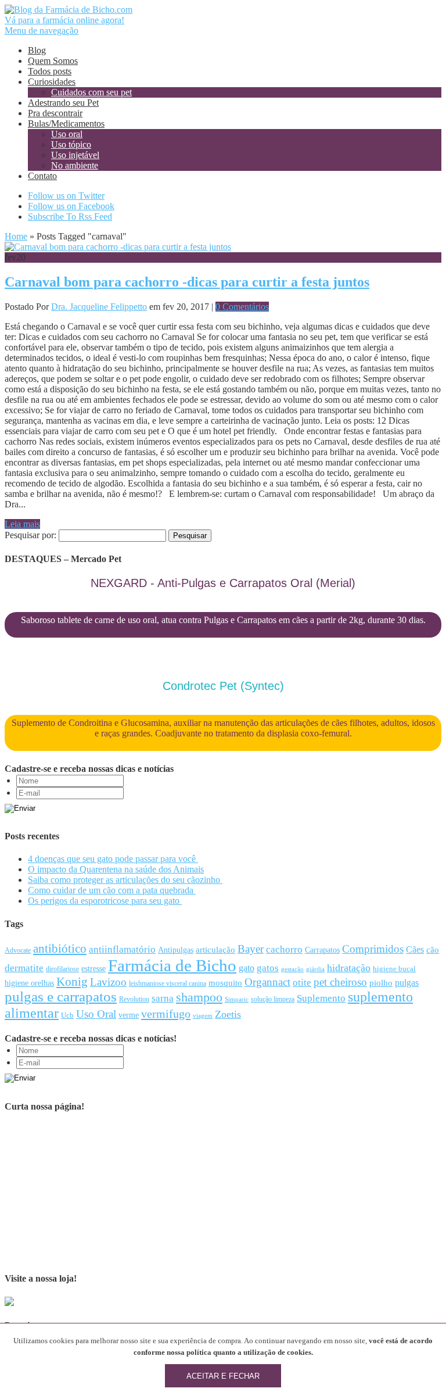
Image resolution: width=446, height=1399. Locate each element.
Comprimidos (373, 949)
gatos (268, 968)
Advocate (18, 950)
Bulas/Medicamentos (66, 123)
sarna (163, 998)
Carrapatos (322, 950)
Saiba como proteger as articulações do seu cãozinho (125, 880)
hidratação (349, 968)
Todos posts (49, 71)
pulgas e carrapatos (61, 996)
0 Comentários (242, 307)
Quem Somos (53, 61)
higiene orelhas (29, 982)
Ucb (67, 1015)
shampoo (199, 997)
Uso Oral (96, 1014)
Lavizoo (108, 982)
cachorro (284, 949)
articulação (215, 949)
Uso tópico (71, 144)
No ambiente (74, 165)
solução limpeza (272, 999)
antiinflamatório (122, 949)
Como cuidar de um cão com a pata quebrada (112, 890)
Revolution (134, 999)
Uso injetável (75, 155)
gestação (292, 968)
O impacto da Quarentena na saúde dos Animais (116, 869)
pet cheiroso (340, 982)
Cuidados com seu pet (91, 92)
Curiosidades (51, 82)
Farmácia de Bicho (172, 965)
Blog (37, 50)
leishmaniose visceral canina (167, 983)
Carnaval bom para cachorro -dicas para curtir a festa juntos (187, 281)
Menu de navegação (41, 30)
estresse (93, 968)
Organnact (267, 982)
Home (16, 236)
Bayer (251, 949)
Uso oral (66, 134)
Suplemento (321, 998)
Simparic (237, 999)
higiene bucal (394, 968)
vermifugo (165, 1013)
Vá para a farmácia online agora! (64, 20)
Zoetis (228, 1014)
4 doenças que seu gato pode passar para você (113, 859)
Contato (42, 176)
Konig (72, 981)
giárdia (315, 968)
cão (432, 949)
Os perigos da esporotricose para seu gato (105, 901)
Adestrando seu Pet (63, 103)
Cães (415, 949)
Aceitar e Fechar (223, 1376)
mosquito (225, 982)
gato (246, 968)
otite (302, 982)
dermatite (24, 968)
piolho (381, 982)
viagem (203, 1015)
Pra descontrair (55, 113)
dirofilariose (62, 969)
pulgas (407, 982)
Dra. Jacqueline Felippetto (99, 307)
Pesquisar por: (30, 535)
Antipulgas (175, 950)
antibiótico (60, 949)
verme (128, 1015)
